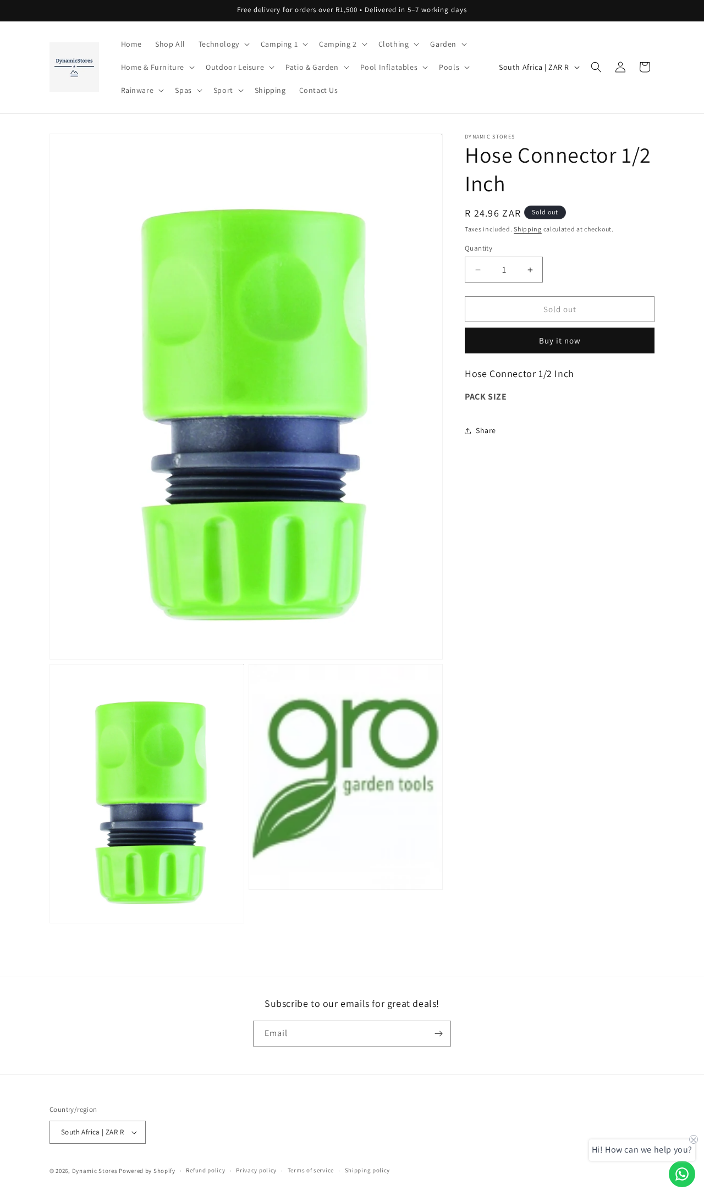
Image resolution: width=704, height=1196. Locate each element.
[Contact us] (682, 1174)
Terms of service (311, 1170)
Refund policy (205, 1170)
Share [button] (486, 430)
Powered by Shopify (147, 1171)
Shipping (528, 229)
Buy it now (560, 340)
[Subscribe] (438, 1033)
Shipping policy (368, 1170)
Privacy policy (256, 1170)
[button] (223, 44)
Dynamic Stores (95, 1171)
